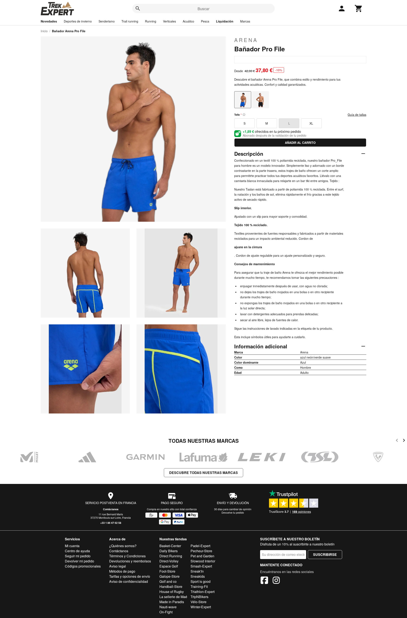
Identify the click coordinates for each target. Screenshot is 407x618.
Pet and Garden (202, 556)
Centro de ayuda (77, 550)
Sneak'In (197, 571)
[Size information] (244, 114)
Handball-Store (170, 586)
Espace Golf (168, 566)
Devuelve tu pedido (233, 512)
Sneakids (198, 576)
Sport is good (200, 581)
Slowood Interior (203, 561)
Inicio (44, 31)
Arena (246, 39)
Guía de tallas (357, 114)
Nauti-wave (168, 606)
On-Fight (166, 612)
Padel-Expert (200, 545)
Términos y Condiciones (127, 556)
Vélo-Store (198, 601)
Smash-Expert (201, 566)
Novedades (49, 21)
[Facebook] (264, 581)
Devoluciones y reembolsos (130, 561)
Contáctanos (110, 509)
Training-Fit (199, 586)
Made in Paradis (171, 601)
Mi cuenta (72, 545)
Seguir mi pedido (78, 556)
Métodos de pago (122, 571)
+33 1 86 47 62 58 (110, 523)
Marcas (245, 21)
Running (150, 21)
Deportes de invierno (78, 21)
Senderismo (107, 21)
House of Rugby (171, 591)
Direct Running (170, 556)
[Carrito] (358, 8)
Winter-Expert (201, 606)
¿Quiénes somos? (123, 545)
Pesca (205, 21)
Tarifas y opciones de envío (129, 576)
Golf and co (168, 581)
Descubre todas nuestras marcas (203, 472)
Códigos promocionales (83, 566)
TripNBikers (199, 596)
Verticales (169, 21)
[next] (404, 441)
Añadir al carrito (300, 142)
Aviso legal (117, 566)
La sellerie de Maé (173, 596)
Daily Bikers (168, 550)
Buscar (203, 8)
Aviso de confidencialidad (128, 581)
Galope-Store (169, 576)
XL (311, 123)
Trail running (129, 21)
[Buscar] (138, 8)
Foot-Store (167, 571)
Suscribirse (325, 554)
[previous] (397, 441)
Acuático (188, 21)
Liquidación (224, 21)
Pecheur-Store (201, 550)
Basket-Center (170, 545)
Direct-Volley (168, 561)
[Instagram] (276, 581)
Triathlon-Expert (203, 591)
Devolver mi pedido (79, 561)
